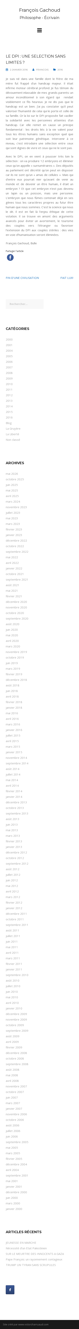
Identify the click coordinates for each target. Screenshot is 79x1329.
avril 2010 (12, 1003)
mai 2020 (12, 635)
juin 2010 (12, 991)
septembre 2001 (17, 1175)
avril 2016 (12, 719)
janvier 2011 (14, 969)
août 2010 (12, 980)
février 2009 (14, 1047)
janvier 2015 (14, 752)
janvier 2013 (14, 847)
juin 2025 (12, 485)
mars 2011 (13, 958)
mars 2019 (13, 668)
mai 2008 (12, 1075)
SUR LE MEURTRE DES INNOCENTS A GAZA (35, 1254)
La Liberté (12, 434)
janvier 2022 (14, 568)
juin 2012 (12, 880)
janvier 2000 (14, 1209)
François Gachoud (39, 10)
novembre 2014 (16, 758)
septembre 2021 (17, 579)
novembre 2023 (16, 507)
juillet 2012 (13, 875)
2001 (9, 345)
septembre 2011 (17, 925)
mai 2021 (12, 590)
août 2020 (12, 624)
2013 (9, 401)
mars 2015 (13, 746)
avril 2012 (12, 891)
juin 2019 (12, 663)
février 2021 (14, 596)
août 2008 (12, 1069)
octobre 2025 (15, 479)
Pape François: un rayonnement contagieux (34, 1259)
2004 (9, 350)
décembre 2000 (16, 1192)
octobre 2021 (15, 574)
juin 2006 (12, 1136)
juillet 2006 (13, 1131)
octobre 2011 (15, 919)
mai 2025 (12, 490)
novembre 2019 (16, 652)
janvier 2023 (14, 535)
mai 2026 (12, 474)
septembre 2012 (17, 863)
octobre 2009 (15, 1025)
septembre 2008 (17, 1064)
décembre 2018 (16, 680)
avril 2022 (12, 563)
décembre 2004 (16, 1164)
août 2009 (12, 1036)
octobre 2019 (15, 657)
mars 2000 (13, 1203)
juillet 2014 (13, 774)
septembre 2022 (17, 551)
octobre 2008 (15, 1058)
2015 (9, 412)
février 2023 (14, 529)
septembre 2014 (17, 763)
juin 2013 (12, 824)
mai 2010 (12, 997)
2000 (9, 339)
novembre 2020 (16, 607)
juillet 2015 (13, 735)
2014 (9, 406)
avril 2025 (12, 496)
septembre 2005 (17, 1142)
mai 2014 (12, 780)
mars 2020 (13, 646)
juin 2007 (12, 1097)
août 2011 (12, 930)
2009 (9, 378)
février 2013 (14, 841)
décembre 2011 (16, 914)
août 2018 (12, 685)
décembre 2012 (16, 852)
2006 (9, 362)
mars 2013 (13, 836)
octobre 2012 (15, 858)
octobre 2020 (15, 613)
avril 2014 (12, 785)
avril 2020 (12, 641)
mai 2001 (12, 1181)
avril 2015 (12, 741)
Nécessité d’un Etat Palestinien (26, 1248)
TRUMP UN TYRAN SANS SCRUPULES (31, 1265)
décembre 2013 (16, 802)
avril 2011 (12, 952)
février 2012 (14, 902)
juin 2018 (12, 691)
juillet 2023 (13, 513)
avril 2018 (12, 696)
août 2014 (12, 769)
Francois (42, 69)
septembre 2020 (17, 618)
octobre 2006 (15, 1120)
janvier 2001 (14, 1186)
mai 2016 (12, 713)
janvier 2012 (14, 908)
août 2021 (12, 585)
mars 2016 (13, 724)
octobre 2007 (15, 1092)
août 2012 (12, 869)
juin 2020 (12, 629)
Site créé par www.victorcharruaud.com (26, 1324)
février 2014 (14, 791)
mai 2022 (12, 557)
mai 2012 (12, 886)
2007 (9, 367)
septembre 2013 (17, 813)
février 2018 (14, 702)
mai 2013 (12, 830)
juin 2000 (12, 1198)
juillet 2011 (13, 936)
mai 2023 (12, 518)
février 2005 (14, 1159)
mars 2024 (13, 501)
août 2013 (12, 819)
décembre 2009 (16, 1014)
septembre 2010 (17, 975)
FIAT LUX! (66, 278)
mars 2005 (13, 1153)
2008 (9, 373)
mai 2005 (12, 1147)
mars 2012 (13, 897)
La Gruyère (13, 428)
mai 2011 (12, 947)
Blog (9, 423)
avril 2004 (12, 1170)
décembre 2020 (16, 602)
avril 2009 (12, 1042)
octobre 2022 (15, 546)
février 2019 (14, 674)
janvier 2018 (14, 707)
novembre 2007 (16, 1086)
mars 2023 (13, 524)
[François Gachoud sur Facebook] (10, 1289)
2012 (9, 395)
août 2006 (12, 1125)
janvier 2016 (14, 730)
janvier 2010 (14, 1008)
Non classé (13, 440)
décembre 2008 (16, 1053)
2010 (9, 384)
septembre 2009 (17, 1030)
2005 (9, 356)
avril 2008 (12, 1081)
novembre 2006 (16, 1114)
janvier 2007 (14, 1108)
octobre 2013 (15, 808)
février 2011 (14, 964)
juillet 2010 (13, 986)
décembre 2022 (16, 540)
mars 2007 (13, 1103)
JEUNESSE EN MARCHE (21, 1242)
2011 (9, 389)
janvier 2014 (14, 797)
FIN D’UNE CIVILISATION (22, 278)
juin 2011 (12, 941)
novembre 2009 (16, 1019)
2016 (60, 69)
